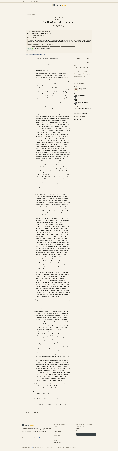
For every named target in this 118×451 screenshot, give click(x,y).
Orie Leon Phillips (81, 95)
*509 (32, 154)
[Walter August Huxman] (75, 103)
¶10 (35, 311)
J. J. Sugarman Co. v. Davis (48, 44)
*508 (32, 57)
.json (33, 412)
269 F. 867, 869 (63, 366)
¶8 (35, 272)
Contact (42, 447)
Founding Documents (59, 438)
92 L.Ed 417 (49, 330)
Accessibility (35, 447)
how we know (52, 48)
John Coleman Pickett (82, 99)
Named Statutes (57, 436)
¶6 (35, 194)
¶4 (35, 69)
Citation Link (82, 67)
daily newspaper (51, 86)
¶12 (35, 393)
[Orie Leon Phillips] (75, 96)
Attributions (58, 447)
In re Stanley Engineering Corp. (57, 46)
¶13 (35, 398)
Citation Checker (58, 442)
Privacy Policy (73, 447)
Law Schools (57, 435)
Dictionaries (46, 9)
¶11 (35, 383)
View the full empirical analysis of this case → (36, 54)
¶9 (35, 299)
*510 (32, 294)
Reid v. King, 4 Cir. (64, 218)
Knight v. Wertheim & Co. (69, 46)
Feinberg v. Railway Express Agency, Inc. (40, 46)
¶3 (35, 63)
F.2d (38, 14)
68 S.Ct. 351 (42, 330)
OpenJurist (28, 14)
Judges (39, 9)
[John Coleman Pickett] (75, 99)
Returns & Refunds (50, 447)
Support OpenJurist (86, 434)
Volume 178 (34, 14)
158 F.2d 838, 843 (63, 404)
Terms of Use (66, 447)
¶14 (35, 404)
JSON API (78, 430)
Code (28, 9)
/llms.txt (78, 428)
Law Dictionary (57, 429)
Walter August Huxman (83, 102)
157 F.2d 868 (39, 220)
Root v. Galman (61, 327)
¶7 (35, 218)
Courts (34, 9)
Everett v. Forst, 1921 (43, 366)
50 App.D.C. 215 (54, 366)
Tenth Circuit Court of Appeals (59, 25)
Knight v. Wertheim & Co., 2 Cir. (50, 404)
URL (76, 67)
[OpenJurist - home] (59, 5)
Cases (23, 9)
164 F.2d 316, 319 (43, 327)
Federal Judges (57, 431)
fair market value (53, 265)
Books (54, 9)
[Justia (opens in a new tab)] (38, 437)
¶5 (35, 73)
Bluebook (89, 67)
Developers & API (80, 426)
